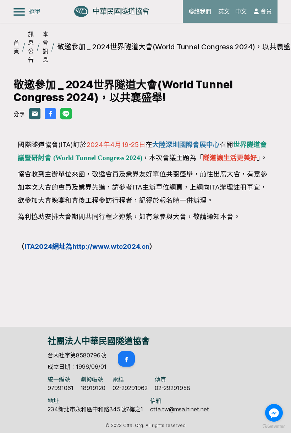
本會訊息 (45, 47)
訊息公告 (31, 47)
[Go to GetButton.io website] (274, 426)
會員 (265, 11)
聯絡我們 (199, 11)
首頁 (16, 47)
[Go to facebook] (274, 413)
